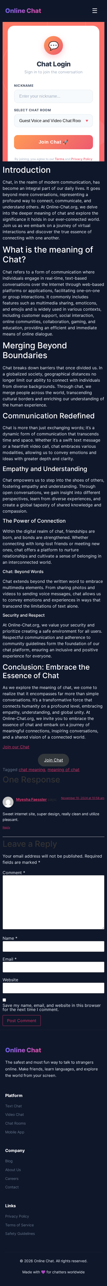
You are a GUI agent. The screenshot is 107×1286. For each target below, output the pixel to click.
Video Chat (14, 1114)
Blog (9, 1161)
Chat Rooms (15, 1123)
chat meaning (32, 769)
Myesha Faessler (31, 799)
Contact (12, 1187)
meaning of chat (63, 769)
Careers (11, 1178)
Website (10, 980)
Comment (14, 873)
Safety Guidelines (20, 1233)
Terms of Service (19, 1225)
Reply (6, 827)
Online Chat (23, 10)
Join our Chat (16, 746)
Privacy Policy (17, 1216)
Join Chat (53, 760)
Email (10, 959)
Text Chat (13, 1106)
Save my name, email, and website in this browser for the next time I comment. (52, 1007)
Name (10, 938)
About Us (13, 1169)
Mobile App (14, 1132)
